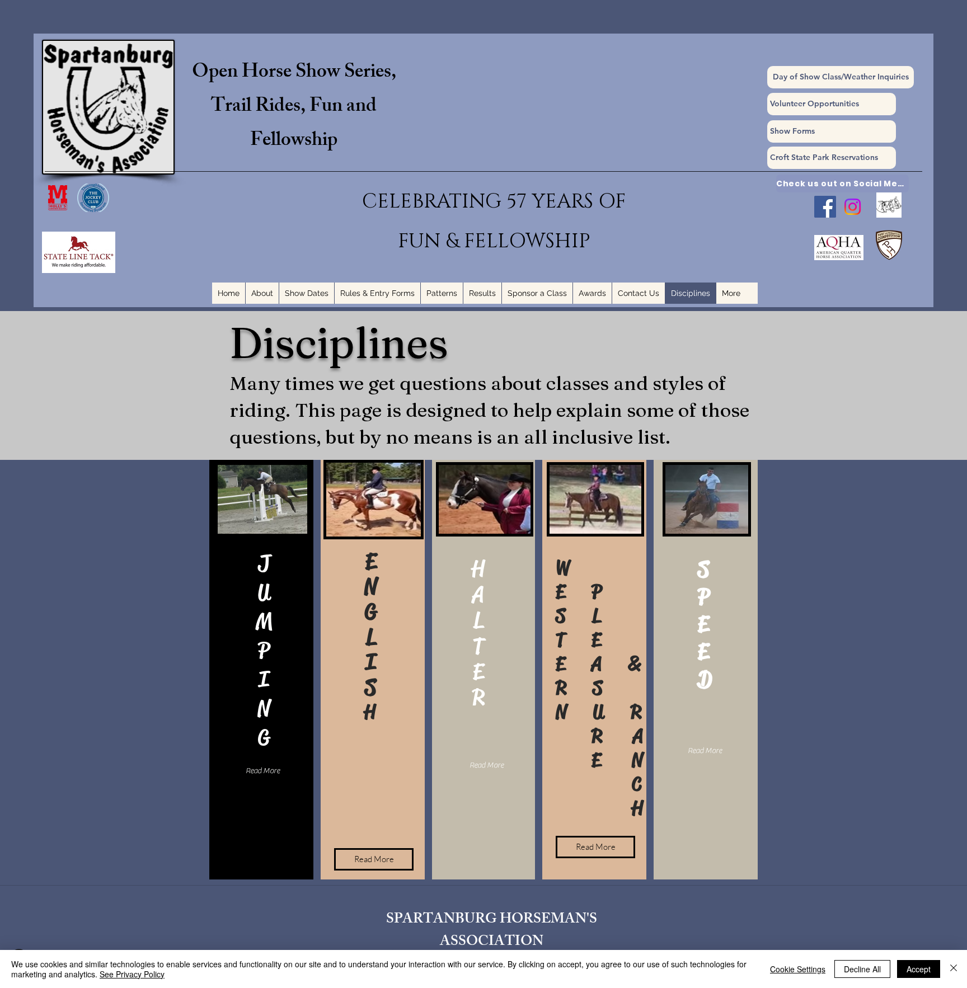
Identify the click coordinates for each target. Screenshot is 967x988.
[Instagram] (852, 207)
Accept (919, 969)
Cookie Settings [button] (797, 969)
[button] (831, 131)
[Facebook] (825, 207)
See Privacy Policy (132, 974)
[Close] (953, 969)
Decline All (862, 969)
